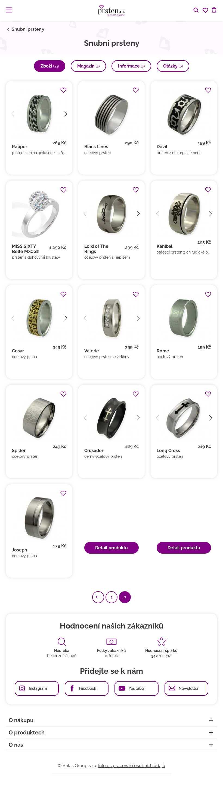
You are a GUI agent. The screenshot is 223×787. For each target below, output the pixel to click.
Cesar (18, 350)
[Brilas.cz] (111, 10)
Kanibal (164, 246)
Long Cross (168, 450)
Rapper (19, 146)
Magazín (88, 66)
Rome (163, 350)
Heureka (61, 650)
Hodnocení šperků (161, 650)
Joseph (19, 550)
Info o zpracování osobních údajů (131, 765)
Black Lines (96, 146)
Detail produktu (111, 547)
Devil (162, 146)
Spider (19, 450)
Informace (131, 66)
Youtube (136, 688)
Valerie (91, 350)
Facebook (87, 688)
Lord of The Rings (96, 249)
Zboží (50, 66)
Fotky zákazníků (111, 650)
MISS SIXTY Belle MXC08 (25, 249)
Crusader (93, 450)
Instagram (38, 688)
